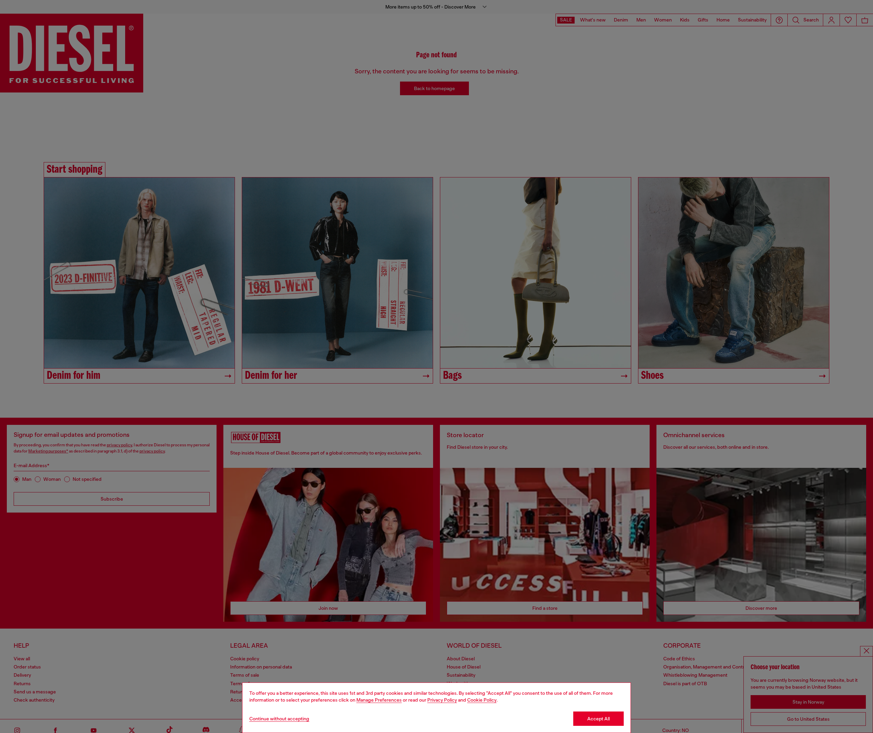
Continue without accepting (279, 718)
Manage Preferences (379, 700)
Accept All (598, 718)
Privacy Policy (442, 700)
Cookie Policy (482, 700)
